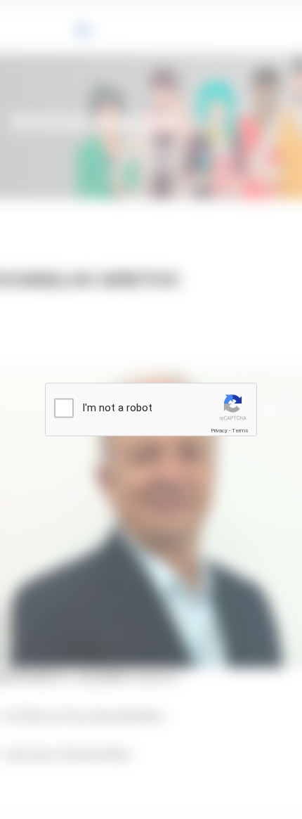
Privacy (219, 430)
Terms (240, 430)
